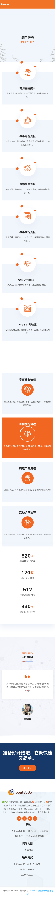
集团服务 (19, 836)
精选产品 (32, 831)
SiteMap (29, 850)
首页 (22, 42)
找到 (35, 836)
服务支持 (27, 768)
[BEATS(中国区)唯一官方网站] (27, 792)
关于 (18, 831)
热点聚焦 (44, 831)
